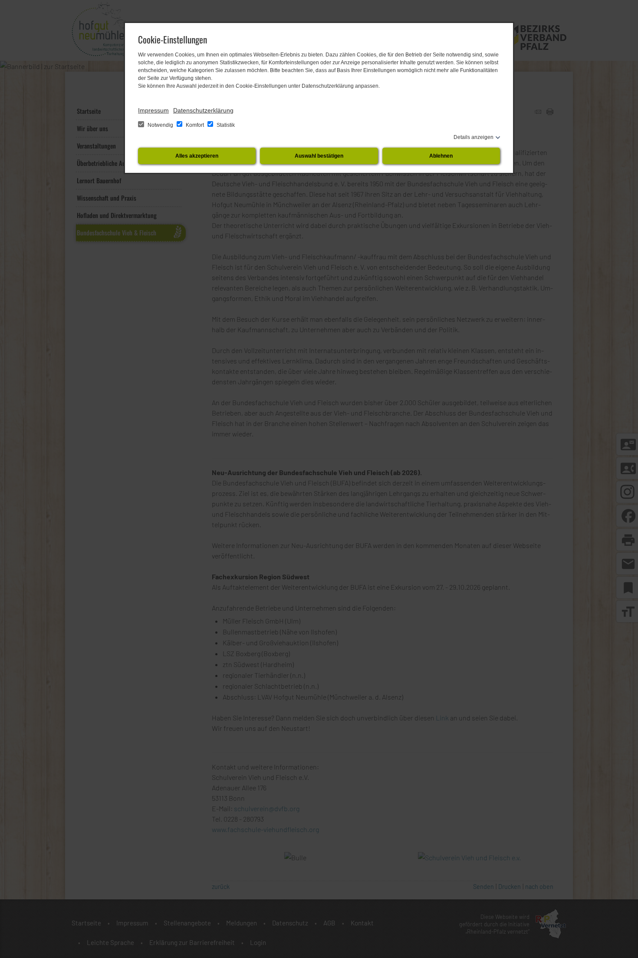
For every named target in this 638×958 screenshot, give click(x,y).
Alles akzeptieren (196, 156)
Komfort (194, 125)
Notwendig (160, 125)
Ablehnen (441, 156)
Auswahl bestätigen (319, 156)
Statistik (225, 125)
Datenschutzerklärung (203, 110)
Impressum (153, 110)
